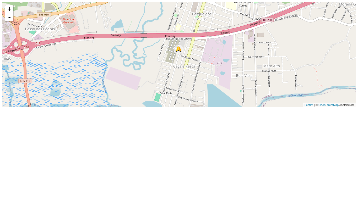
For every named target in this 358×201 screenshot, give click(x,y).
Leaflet (309, 105)
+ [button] (9, 9)
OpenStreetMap (328, 105)
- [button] (9, 17)
